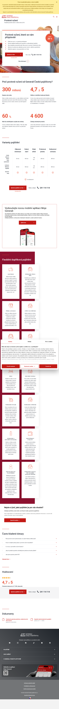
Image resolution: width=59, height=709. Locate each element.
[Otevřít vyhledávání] (53, 17)
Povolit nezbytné (11, 366)
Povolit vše (48, 366)
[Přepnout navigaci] (57, 17)
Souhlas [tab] (10, 341)
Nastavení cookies (28, 366)
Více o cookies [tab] (48, 341)
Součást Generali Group (29, 695)
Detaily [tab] (29, 341)
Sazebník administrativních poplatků (42, 619)
